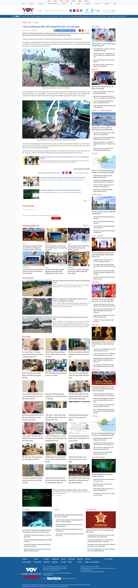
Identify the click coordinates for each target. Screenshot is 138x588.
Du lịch (109, 16)
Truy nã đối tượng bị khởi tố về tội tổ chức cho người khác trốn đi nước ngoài (79, 438)
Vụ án (56, 509)
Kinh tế (44, 16)
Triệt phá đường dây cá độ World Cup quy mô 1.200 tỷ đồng (77, 459)
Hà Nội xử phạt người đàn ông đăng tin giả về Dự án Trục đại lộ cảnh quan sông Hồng (79, 396)
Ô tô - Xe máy (67, 16)
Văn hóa (100, 16)
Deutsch (41, 3)
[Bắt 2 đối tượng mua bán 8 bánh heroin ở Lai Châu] (56, 365)
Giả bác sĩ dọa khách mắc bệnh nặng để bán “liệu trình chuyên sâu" (79, 354)
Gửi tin (56, 218)
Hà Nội (40, 10)
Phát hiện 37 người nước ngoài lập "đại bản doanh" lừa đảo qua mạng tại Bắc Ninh (55, 417)
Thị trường (49, 16)
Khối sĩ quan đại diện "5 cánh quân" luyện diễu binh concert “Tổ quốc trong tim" (104, 143)
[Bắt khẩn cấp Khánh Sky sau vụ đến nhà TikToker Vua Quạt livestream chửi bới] (33, 407)
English (97, 10)
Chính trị (23, 16)
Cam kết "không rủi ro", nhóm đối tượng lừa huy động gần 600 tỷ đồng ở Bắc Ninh (56, 438)
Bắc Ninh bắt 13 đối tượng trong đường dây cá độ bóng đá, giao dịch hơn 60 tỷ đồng (79, 480)
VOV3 (61, 1)
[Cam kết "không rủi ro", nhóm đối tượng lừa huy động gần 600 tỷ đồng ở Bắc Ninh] (56, 428)
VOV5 (73, 1)
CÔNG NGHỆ (97, 194)
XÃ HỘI (94, 153)
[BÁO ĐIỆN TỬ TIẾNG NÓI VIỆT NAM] (28, 10)
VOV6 (79, 1)
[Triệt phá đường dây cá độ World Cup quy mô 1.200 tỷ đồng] (79, 449)
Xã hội (27, 16)
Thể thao (61, 16)
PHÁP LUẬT (26, 22)
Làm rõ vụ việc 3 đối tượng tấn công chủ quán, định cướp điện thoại (79, 375)
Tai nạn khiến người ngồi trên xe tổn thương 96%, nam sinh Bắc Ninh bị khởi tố (32, 396)
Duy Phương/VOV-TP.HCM (82, 169)
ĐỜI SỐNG (96, 27)
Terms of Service (53, 215)
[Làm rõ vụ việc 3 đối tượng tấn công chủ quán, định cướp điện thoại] (79, 365)
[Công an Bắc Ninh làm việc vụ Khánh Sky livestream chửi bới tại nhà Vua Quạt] (33, 428)
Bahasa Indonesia (52, 3)
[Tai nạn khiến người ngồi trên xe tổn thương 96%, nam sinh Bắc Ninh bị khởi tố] (33, 386)
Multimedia (38, 16)
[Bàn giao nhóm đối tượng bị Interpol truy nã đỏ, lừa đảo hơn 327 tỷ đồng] (56, 386)
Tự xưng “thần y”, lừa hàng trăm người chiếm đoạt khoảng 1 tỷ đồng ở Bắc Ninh (32, 354)
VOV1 (49, 1)
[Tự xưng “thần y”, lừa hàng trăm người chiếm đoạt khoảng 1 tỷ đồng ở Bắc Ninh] (33, 344)
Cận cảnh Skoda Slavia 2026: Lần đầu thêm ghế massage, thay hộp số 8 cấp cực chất (104, 272)
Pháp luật (55, 16)
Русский (97, 3)
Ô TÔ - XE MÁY (97, 236)
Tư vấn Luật (91, 509)
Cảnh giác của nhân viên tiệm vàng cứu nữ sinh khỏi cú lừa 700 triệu (32, 480)
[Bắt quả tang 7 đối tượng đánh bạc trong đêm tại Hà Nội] (33, 449)
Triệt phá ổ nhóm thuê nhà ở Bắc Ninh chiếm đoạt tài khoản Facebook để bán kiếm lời (55, 480)
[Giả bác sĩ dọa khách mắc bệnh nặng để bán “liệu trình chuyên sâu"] (79, 344)
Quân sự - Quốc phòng (117, 16)
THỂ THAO (96, 370)
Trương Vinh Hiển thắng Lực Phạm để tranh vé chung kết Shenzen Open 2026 (104, 400)
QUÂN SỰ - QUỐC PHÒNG (102, 111)
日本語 (63, 3)
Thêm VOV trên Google (83, 173)
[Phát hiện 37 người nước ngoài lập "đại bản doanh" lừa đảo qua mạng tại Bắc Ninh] (56, 407)
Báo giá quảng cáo (48, 574)
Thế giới (32, 16)
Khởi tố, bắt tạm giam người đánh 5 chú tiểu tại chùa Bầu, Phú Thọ (31, 375)
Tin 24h (95, 416)
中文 (23, 3)
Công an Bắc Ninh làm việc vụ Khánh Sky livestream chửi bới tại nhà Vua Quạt (32, 438)
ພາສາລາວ (87, 3)
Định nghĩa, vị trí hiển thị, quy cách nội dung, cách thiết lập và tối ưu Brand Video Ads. (62, 179)
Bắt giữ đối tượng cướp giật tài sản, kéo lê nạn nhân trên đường (78, 417)
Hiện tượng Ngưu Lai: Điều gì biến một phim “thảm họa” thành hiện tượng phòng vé (104, 360)
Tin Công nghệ (98, 457)
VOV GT (86, 1)
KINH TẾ (95, 69)
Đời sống (94, 16)
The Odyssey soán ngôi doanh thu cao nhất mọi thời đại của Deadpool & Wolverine (104, 310)
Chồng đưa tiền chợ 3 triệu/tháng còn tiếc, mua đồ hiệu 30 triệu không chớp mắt (104, 55)
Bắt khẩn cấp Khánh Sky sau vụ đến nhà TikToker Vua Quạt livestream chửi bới (32, 417)
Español (107, 3)
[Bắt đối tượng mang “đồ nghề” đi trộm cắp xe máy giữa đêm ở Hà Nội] (56, 449)
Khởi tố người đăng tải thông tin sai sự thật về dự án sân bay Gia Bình (55, 354)
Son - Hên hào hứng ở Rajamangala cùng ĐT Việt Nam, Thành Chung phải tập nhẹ (104, 411)
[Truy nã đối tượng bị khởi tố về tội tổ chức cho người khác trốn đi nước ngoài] (79, 428)
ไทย (115, 3)
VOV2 (55, 1)
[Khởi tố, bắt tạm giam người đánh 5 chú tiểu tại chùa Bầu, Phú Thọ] (33, 365)
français (32, 3)
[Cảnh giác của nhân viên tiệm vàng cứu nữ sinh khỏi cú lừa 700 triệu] (33, 470)
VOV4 (67, 1)
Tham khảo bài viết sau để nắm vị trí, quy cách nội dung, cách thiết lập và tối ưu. (60, 192)
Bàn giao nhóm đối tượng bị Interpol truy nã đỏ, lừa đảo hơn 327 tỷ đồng (56, 396)
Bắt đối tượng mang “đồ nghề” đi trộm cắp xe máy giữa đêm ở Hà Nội (55, 459)
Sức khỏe (89, 16)
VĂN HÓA (95, 282)
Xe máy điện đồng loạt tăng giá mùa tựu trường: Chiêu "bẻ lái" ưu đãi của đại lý (104, 266)
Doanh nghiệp (75, 16)
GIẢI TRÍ (95, 325)
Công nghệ (83, 16)
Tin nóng (35, 22)
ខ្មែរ (71, 3)
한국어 (78, 3)
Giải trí (104, 16)
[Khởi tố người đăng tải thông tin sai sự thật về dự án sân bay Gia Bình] (56, 344)
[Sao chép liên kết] (85, 30)
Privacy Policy (45, 215)
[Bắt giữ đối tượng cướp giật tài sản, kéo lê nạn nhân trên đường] (79, 407)
